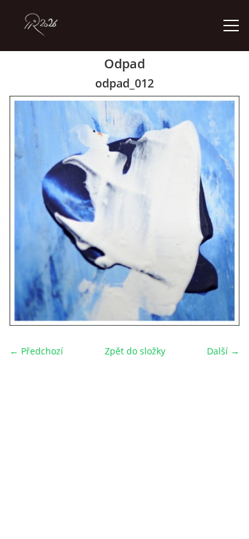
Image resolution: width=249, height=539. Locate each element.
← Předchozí (36, 351)
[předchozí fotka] (30, 211)
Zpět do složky (135, 351)
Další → (223, 351)
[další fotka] (218, 211)
